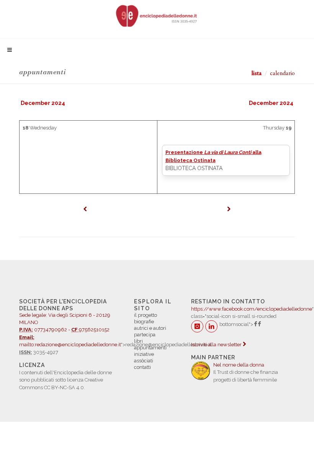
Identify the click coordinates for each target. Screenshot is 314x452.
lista (257, 73)
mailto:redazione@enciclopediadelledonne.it (70, 344)
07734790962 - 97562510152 (64, 319)
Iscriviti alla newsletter (217, 344)
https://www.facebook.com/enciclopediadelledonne (251, 309)
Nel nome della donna (238, 365)
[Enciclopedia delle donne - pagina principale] (157, 15)
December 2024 (43, 103)
